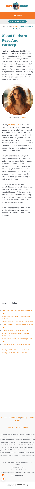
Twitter (17, 427)
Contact (4, 418)
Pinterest (24, 427)
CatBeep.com (13, 125)
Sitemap (24, 418)
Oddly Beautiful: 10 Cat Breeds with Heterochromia (17, 322)
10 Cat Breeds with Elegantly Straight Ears (15, 330)
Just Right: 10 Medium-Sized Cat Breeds (14, 352)
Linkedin (23, 117)
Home (15, 26)
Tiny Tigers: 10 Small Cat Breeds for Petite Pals (16, 350)
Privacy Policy (14, 418)
